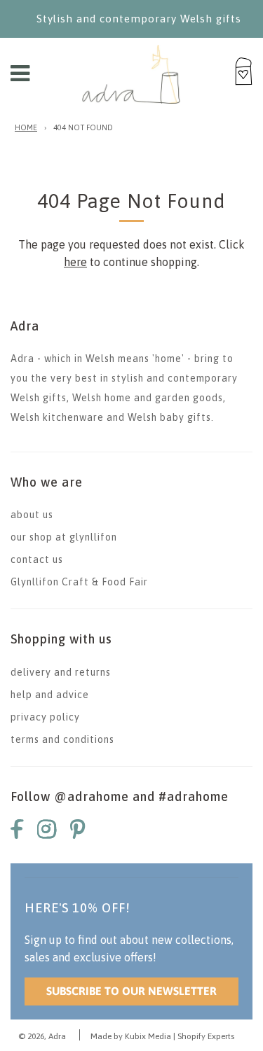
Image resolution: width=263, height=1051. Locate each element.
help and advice (50, 694)
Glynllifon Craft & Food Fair (79, 581)
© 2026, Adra (42, 1036)
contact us (37, 559)
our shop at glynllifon (64, 537)
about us (32, 514)
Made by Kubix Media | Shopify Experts (162, 1036)
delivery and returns (61, 672)
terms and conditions (62, 739)
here (75, 262)
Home (26, 127)
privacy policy (45, 717)
